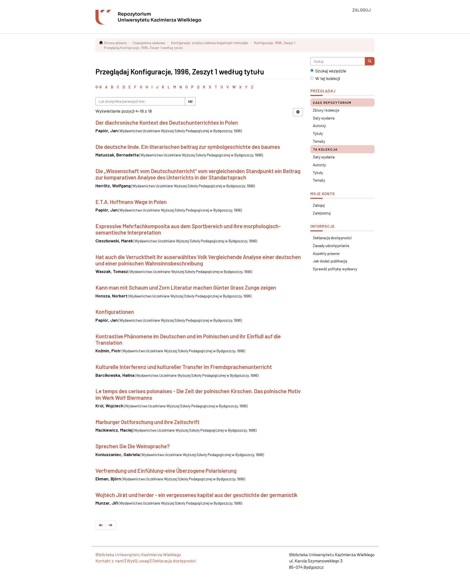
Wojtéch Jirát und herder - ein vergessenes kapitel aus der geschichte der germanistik (196, 495)
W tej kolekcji (327, 78)
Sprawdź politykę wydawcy (335, 268)
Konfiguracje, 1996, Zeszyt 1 (274, 43)
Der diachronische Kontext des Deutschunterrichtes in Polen (166, 122)
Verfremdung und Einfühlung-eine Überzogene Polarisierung (165, 470)
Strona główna (115, 43)
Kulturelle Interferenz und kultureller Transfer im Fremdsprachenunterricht (183, 367)
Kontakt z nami (109, 560)
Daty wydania (324, 118)
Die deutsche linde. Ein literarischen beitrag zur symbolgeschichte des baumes (187, 146)
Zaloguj (319, 205)
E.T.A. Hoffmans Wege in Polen (131, 202)
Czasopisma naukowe (149, 43)
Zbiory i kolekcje (326, 110)
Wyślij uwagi (138, 560)
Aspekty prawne (326, 253)
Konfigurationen (114, 311)
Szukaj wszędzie (330, 70)
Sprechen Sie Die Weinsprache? (132, 446)
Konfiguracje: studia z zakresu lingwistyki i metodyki (209, 43)
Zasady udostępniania (331, 245)
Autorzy (319, 125)
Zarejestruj (322, 213)
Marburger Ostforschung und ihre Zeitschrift (147, 422)
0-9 (98, 86)
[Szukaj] (370, 61)
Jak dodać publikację (330, 261)
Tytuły (318, 133)
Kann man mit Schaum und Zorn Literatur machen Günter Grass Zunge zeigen (185, 287)
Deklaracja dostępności (332, 237)
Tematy (319, 141)
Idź (190, 101)
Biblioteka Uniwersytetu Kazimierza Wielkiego (138, 554)
